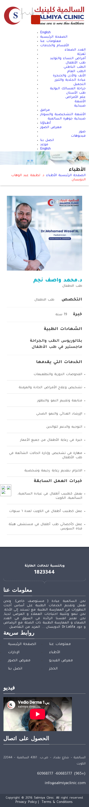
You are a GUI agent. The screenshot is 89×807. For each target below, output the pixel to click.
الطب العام (76, 71)
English (45, 33)
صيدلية (80, 106)
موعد (44, 145)
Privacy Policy (26, 802)
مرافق (45, 110)
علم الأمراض (75, 97)
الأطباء (51, 175)
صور (82, 132)
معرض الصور (51, 127)
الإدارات (13, 652)
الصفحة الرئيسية (53, 37)
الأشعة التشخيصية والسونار (63, 114)
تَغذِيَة (81, 54)
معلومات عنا (50, 41)
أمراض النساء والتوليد (68, 59)
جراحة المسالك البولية (68, 89)
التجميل (79, 84)
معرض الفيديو (61, 661)
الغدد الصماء (75, 50)
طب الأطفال (76, 63)
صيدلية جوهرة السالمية (67, 119)
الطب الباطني (75, 67)
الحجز (53, 669)
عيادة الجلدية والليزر (70, 80)
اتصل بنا (47, 140)
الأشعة (80, 102)
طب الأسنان (76, 93)
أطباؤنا (45, 123)
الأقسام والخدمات (54, 46)
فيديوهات (78, 136)
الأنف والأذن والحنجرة (69, 76)
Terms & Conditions (57, 802)
